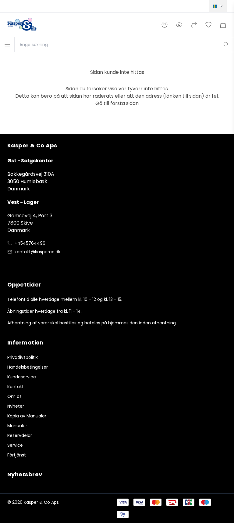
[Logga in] (164, 24)
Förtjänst (16, 455)
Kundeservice (21, 377)
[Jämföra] (193, 24)
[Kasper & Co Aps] (22, 24)
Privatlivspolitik (22, 357)
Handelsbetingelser (27, 367)
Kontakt (15, 387)
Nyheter (15, 406)
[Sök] (226, 44)
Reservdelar (19, 435)
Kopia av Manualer (26, 416)
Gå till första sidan (117, 103)
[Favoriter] (208, 24)
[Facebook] (11, 264)
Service (15, 445)
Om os (14, 396)
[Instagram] (23, 264)
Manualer (17, 426)
